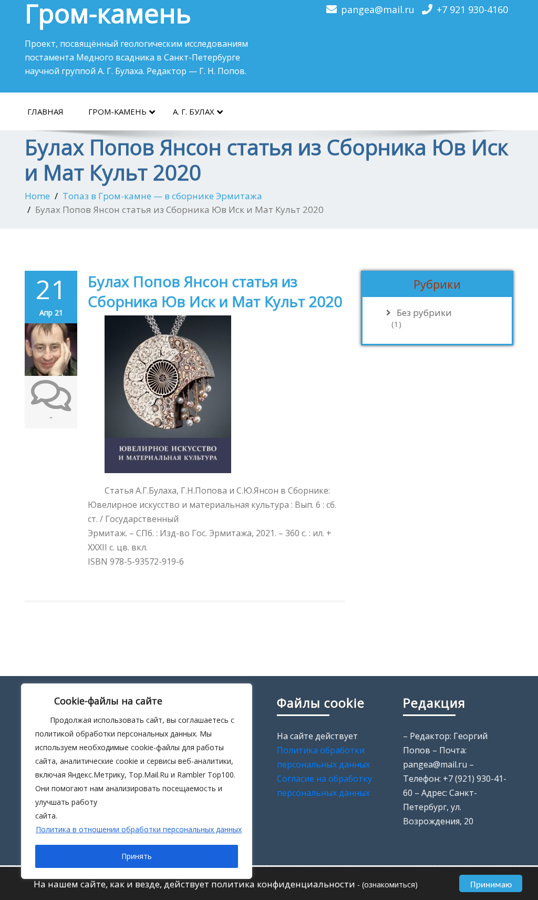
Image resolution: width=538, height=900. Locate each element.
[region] (136, 781)
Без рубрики (424, 313)
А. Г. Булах (193, 111)
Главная (45, 111)
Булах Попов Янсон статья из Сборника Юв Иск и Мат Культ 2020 (215, 291)
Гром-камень (117, 111)
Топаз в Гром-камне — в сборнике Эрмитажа (162, 196)
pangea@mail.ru (378, 9)
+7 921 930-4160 (472, 9)
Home (37, 196)
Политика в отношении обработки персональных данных (139, 829)
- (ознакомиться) (387, 884)
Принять (136, 856)
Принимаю (491, 883)
